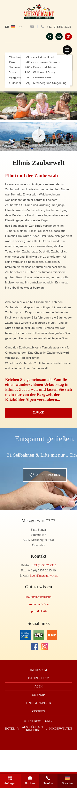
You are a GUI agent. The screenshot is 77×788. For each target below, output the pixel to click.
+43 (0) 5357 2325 (59, 26)
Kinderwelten (60, 728)
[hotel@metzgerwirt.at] (32, 26)
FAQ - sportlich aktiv (38, 77)
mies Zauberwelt (24, 389)
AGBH (38, 686)
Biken (12, 62)
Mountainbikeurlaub (38, 596)
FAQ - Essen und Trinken (41, 67)
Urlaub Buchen (48, 474)
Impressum (38, 670)
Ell (7, 389)
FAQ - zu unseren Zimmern (42, 62)
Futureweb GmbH (40, 721)
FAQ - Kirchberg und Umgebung (46, 83)
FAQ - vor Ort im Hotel (39, 57)
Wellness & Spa (39, 604)
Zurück (38, 412)
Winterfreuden (18, 77)
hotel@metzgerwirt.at (43, 575)
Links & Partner (38, 703)
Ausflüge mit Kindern (32, 728)
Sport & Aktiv (38, 611)
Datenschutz (38, 678)
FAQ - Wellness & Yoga (40, 72)
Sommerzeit (17, 67)
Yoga (12, 72)
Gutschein (15, 83)
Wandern (15, 57)
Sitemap (38, 694)
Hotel (10, 728)
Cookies (38, 711)
